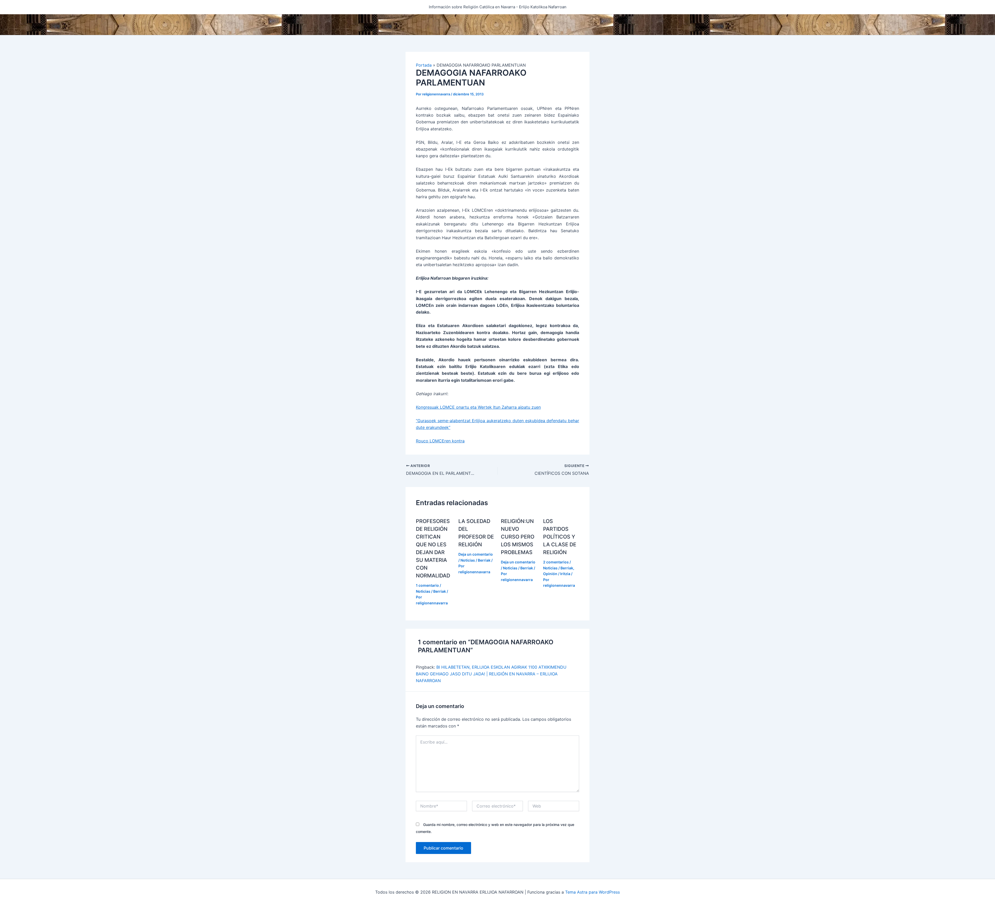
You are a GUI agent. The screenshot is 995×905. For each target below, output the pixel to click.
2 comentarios (556, 562)
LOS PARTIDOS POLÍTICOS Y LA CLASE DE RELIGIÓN (559, 536)
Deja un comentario (475, 554)
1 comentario (427, 585)
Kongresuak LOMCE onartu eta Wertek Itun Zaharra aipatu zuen (478, 407)
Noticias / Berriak (431, 591)
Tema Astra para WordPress (592, 892)
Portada (424, 65)
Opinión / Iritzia (556, 573)
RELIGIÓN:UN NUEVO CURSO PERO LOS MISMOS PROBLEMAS (517, 536)
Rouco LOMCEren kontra (440, 440)
